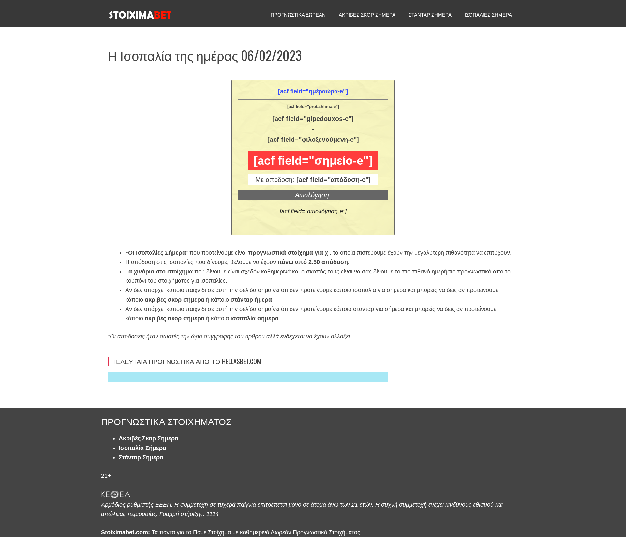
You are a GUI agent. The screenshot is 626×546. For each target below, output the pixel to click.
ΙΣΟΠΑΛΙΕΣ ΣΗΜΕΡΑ (488, 15)
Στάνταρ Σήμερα (141, 457)
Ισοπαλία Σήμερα (142, 448)
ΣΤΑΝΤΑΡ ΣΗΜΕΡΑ (430, 15)
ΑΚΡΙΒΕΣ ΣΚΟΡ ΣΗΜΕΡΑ (367, 15)
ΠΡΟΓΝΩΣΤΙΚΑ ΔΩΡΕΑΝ (298, 15)
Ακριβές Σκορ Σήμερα (148, 438)
